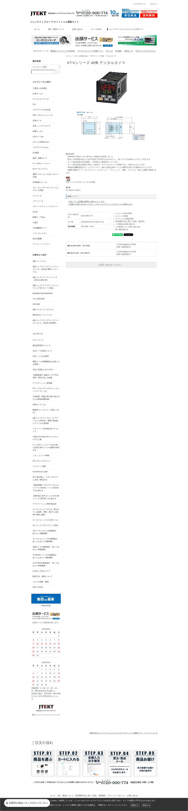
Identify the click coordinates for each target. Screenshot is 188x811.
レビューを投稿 (121, 216)
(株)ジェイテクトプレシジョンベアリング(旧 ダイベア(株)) (46, 286)
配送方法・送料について (42, 576)
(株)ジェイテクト (39, 261)
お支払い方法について (42, 571)
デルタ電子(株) (39, 299)
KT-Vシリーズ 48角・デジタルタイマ (103, 56)
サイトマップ (38, 340)
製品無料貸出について (42, 345)
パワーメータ (38, 201)
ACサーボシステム (40, 169)
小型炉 (35, 222)
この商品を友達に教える (125, 224)
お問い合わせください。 (111, 264)
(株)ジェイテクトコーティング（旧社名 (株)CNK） (45, 278)
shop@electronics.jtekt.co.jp (92, 222)
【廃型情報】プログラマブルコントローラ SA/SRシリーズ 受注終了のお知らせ (46, 487)
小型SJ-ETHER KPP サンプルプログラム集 (45, 438)
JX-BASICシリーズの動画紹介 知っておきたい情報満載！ (45, 556)
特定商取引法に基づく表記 (86, 796)
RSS (34, 587)
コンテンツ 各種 (39, 466)
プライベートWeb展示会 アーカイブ (45, 430)
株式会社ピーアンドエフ (42, 315)
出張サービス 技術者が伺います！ (46, 622)
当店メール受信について (42, 351)
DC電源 (118, 51)
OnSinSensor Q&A (40, 472)
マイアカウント (139, 4)
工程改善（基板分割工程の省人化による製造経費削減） (46, 397)
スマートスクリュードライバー (45, 206)
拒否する (146, 805)
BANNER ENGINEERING (43, 293)
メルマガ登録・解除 (41, 582)
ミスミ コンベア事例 (41, 455)
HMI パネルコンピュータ (43, 115)
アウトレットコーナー (42, 244)
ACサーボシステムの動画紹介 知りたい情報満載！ (45, 532)
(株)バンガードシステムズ (43, 309)
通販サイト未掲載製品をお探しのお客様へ (46, 362)
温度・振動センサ (40, 158)
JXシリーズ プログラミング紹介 (45, 525)
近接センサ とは (39, 404)
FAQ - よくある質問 (41, 356)
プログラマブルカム (41, 147)
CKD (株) (36, 304)
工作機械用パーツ (40, 228)
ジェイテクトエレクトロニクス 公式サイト (126, 29)
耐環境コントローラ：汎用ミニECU (46, 411)
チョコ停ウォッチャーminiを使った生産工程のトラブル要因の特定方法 (46, 447)
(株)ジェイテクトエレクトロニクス (46, 715)
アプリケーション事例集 (42, 383)
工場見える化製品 (40, 88)
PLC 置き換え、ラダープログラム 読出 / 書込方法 (45, 478)
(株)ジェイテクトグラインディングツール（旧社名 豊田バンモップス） (46, 269)
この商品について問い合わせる (127, 227)
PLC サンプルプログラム (146, 51)
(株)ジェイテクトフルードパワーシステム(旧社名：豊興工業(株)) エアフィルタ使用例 (46, 420)
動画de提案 (46, 605)
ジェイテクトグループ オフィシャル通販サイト (54, 22)
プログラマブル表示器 (42, 110)
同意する (134, 805)
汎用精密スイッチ (40, 182)
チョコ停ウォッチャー (42, 163)
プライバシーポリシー (116, 796)
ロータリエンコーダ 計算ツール (45, 520)
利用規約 (102, 796)
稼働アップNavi (39, 217)
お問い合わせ (77, 29)
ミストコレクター (40, 233)
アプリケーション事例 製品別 (44, 504)
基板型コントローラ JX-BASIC (62, 51)
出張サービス (38, 94)
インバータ (37, 196)
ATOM (40, 587)
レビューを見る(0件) (123, 213)
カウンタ (109, 51)
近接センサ (128, 51)
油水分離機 (37, 239)
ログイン (153, 4)
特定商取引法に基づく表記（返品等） (130, 221)
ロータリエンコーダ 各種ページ (90, 51)
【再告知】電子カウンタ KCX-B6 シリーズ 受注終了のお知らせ (46, 497)
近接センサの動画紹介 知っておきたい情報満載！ (46, 548)
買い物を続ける (121, 229)
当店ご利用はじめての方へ (43, 370)
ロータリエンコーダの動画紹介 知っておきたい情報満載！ (45, 540)
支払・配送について (56, 29)
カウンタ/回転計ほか (81, 56)
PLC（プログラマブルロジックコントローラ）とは (46, 389)
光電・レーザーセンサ (42, 126)
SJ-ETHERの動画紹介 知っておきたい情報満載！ (46, 564)
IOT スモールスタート (42, 461)
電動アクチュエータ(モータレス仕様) (45, 175)
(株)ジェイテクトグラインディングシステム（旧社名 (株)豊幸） (46, 321)
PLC (34, 104)
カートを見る (96, 29)
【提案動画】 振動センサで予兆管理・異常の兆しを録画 (45, 376)
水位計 (35, 212)
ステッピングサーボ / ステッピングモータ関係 (46, 189)
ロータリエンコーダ (41, 99)
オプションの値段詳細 (124, 219)
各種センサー (38, 131)
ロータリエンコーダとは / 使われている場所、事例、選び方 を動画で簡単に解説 (46, 512)
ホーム (37, 29)
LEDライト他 (38, 137)
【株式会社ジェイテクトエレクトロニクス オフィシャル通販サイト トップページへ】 (123, 733)
